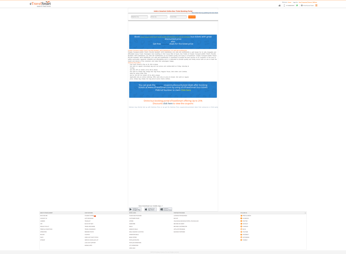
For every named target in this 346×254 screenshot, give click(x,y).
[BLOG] (241, 229)
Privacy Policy (44, 226)
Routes (42, 234)
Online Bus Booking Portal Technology (186, 221)
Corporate (304, 2)
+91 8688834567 (290, 5)
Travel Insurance (90, 229)
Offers (131, 221)
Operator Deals (134, 234)
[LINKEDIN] (241, 226)
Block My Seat (89, 224)
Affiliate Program (179, 229)
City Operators (133, 245)
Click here (186, 90)
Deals (131, 226)
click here (168, 103)
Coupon (87, 234)
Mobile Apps (88, 245)
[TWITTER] (241, 221)
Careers (42, 221)
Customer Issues (134, 218)
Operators (43, 232)
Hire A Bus (132, 248)
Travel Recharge (90, 226)
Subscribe (132, 224)
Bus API (176, 218)
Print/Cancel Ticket (308, 5)
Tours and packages (135, 215)
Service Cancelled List (91, 240)
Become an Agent (179, 224)
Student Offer (89, 215)
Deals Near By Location (136, 232)
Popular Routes (134, 240)
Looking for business (180, 215)
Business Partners (179, 232)
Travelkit (87, 221)
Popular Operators (135, 242)
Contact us (43, 218)
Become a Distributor (180, 226)
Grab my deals (133, 229)
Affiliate (315, 2)
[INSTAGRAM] (241, 237)
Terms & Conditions (46, 229)
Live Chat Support (90, 242)
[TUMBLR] (241, 240)
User (300, 2)
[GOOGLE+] (241, 224)
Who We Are (43, 215)
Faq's (41, 237)
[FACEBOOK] (241, 218)
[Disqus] (173, 132)
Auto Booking (89, 218)
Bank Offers (133, 237)
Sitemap (42, 240)
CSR (41, 224)
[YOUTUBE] (241, 232)
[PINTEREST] (241, 234)
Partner (310, 2)
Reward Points (89, 232)
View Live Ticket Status (91, 237)
